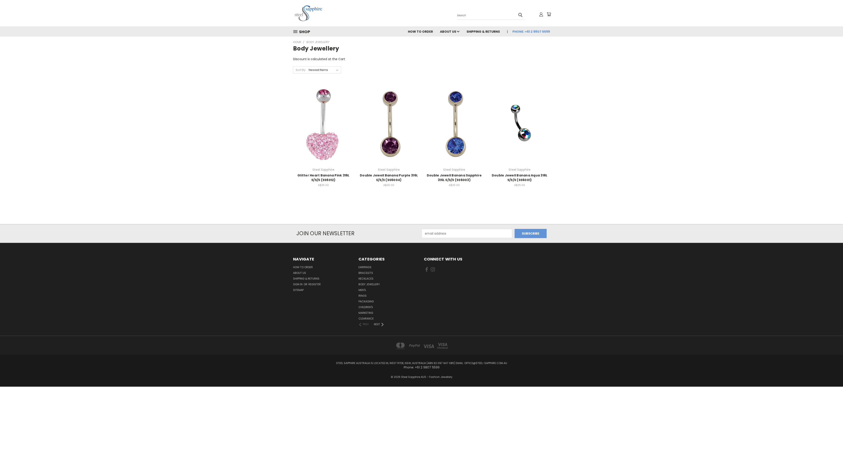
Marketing (365, 313)
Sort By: (301, 70)
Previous (831, 460)
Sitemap (298, 290)
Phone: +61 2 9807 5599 (531, 31)
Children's (365, 307)
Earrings (364, 267)
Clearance (366, 318)
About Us (448, 31)
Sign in (298, 284)
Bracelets (365, 273)
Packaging (366, 301)
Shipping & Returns (483, 31)
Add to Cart (323, 132)
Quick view (323, 115)
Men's (362, 290)
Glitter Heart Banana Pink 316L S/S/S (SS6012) (323, 177)
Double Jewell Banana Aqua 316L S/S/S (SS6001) (520, 177)
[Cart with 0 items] (549, 14)
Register (314, 284)
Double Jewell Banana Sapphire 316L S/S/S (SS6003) (454, 177)
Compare (321, 124)
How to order (420, 31)
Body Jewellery (369, 284)
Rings (362, 296)
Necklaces (365, 278)
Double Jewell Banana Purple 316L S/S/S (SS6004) (389, 177)
